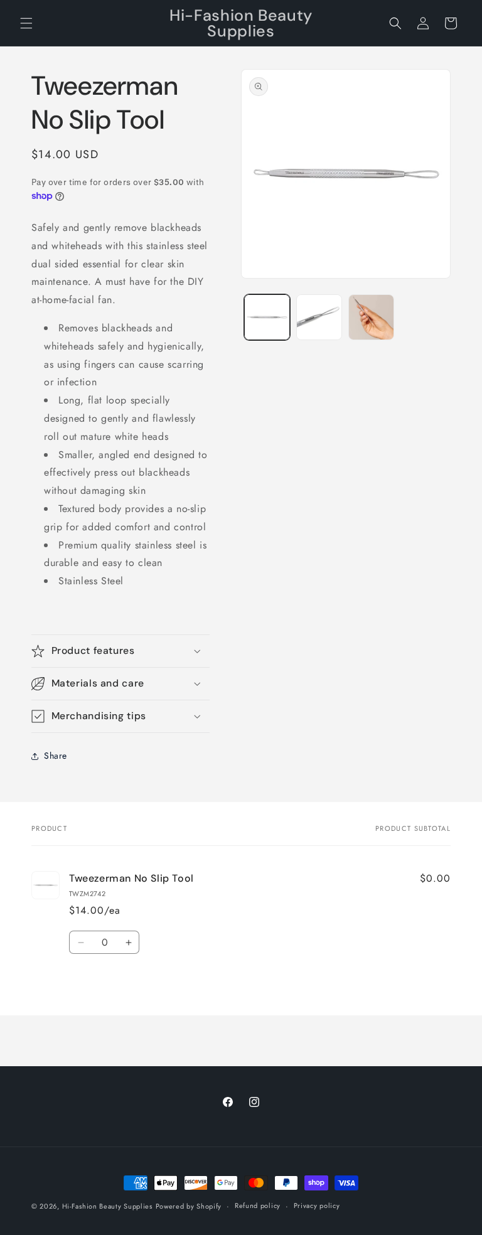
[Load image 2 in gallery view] (319, 317)
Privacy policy (317, 1205)
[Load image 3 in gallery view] (371, 317)
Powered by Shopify (189, 1206)
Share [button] (55, 755)
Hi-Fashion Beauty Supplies (107, 1206)
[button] (26, 23)
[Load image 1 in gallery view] (267, 317)
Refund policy (258, 1205)
